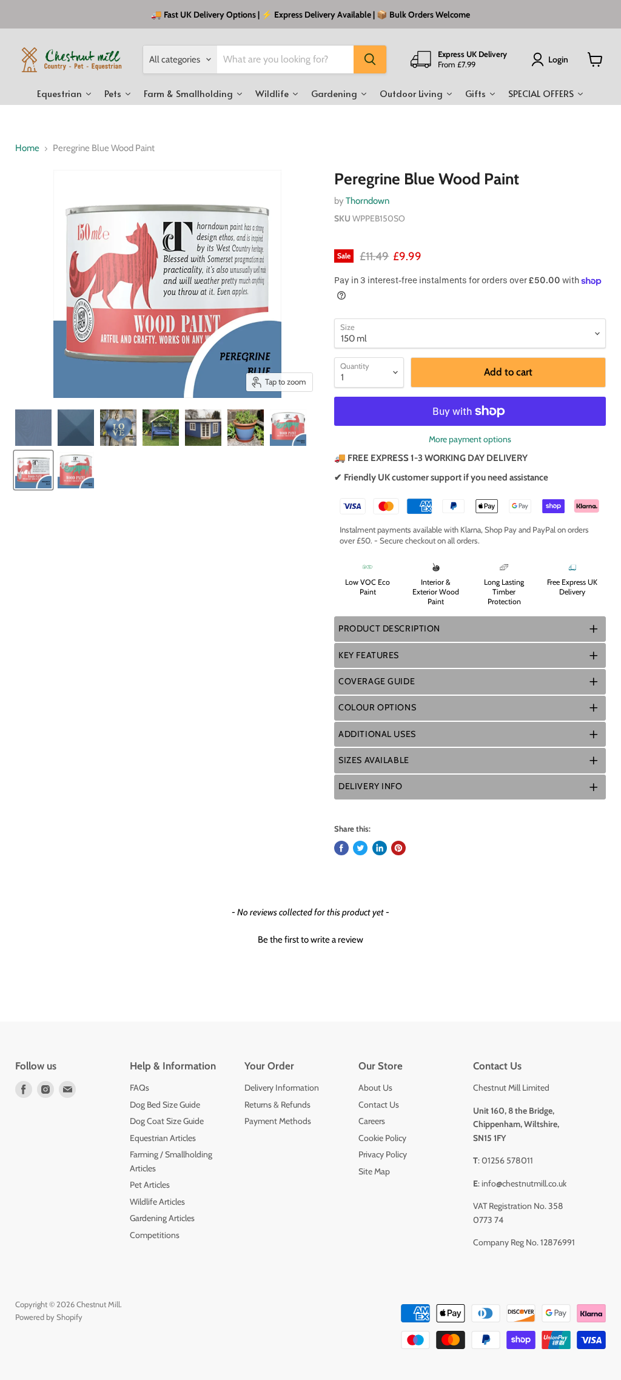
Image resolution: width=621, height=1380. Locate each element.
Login (558, 59)
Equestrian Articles (163, 1138)
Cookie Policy (382, 1138)
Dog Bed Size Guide (165, 1104)
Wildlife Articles (157, 1201)
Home (27, 148)
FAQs (139, 1087)
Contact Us (378, 1104)
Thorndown (367, 200)
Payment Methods (277, 1121)
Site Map (374, 1171)
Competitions (155, 1235)
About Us (375, 1087)
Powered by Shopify (48, 1317)
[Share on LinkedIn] (379, 848)
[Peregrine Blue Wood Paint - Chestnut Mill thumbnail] (33, 427)
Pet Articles (150, 1184)
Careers (371, 1121)
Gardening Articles (162, 1218)
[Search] (370, 59)
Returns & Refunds (277, 1104)
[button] (470, 628)
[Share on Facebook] (341, 848)
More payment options (470, 439)
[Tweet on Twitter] (360, 848)
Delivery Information (281, 1087)
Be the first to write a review (310, 939)
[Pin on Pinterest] (398, 848)
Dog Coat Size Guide (167, 1121)
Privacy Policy (382, 1154)
